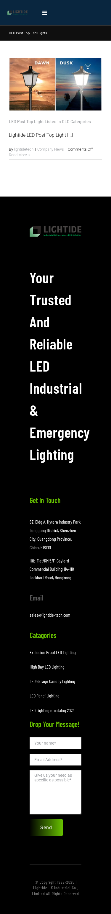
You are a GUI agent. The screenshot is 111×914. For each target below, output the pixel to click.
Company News (50, 149)
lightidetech (23, 149)
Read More (18, 155)
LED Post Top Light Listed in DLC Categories (50, 121)
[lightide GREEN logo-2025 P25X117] (17, 12)
